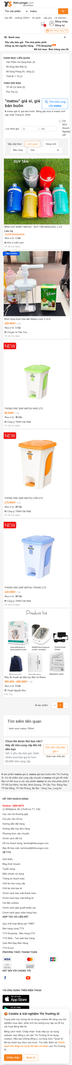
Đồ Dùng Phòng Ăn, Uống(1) (20, 71)
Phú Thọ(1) (12, 92)
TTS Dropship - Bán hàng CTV (19, 933)
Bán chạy (18, 150)
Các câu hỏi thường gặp (15, 814)
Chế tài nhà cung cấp (14, 883)
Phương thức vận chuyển (16, 833)
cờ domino (60, 17)
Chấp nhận (13, 1057)
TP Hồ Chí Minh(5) (15, 87)
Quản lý (30, 1057)
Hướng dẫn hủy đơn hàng (16, 828)
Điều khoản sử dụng (13, 873)
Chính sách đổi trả (12, 838)
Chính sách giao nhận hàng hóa (20, 912)
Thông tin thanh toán (14, 878)
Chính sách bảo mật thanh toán (19, 893)
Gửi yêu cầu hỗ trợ (12, 819)
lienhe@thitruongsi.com (36, 843)
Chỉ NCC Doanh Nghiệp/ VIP (66, 128)
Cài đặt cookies (11, 902)
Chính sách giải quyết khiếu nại (19, 907)
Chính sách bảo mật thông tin (18, 898)
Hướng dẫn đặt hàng (14, 823)
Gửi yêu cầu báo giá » (55, 749)
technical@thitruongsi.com (34, 848)
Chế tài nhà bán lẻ (12, 888)
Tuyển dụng (9, 868)
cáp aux (48, 17)
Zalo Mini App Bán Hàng (15, 943)
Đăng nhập (61, 21)
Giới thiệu (8, 859)
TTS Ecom (8, 948)
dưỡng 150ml (22, 17)
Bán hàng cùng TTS (58, 30)
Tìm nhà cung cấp (57, 103)
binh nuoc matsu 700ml (21, 728)
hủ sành (36, 17)
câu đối (8, 17)
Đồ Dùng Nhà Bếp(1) (16, 67)
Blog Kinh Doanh (11, 864)
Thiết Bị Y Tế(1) (14, 76)
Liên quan (32, 144)
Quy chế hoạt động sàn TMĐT (19, 923)
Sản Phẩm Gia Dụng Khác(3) (20, 62)
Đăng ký (60, 25)
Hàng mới (51, 144)
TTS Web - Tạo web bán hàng (19, 938)
